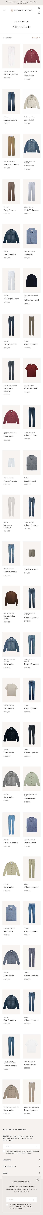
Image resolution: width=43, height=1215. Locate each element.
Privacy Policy (17, 1208)
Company (7, 1160)
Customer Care (9, 1166)
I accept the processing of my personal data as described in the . (20, 1206)
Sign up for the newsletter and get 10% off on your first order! (21, 2)
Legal (5, 1173)
